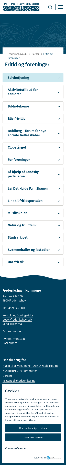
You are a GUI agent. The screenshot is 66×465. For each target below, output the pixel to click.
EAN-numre (10, 343)
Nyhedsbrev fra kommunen (20, 371)
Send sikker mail (13, 324)
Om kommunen (13, 331)
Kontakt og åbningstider (18, 315)
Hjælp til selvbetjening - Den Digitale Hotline (30, 366)
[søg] (50, 7)
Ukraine (8, 376)
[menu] (60, 7)
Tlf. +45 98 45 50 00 (14, 308)
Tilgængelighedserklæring (19, 380)
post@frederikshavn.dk (17, 319)
